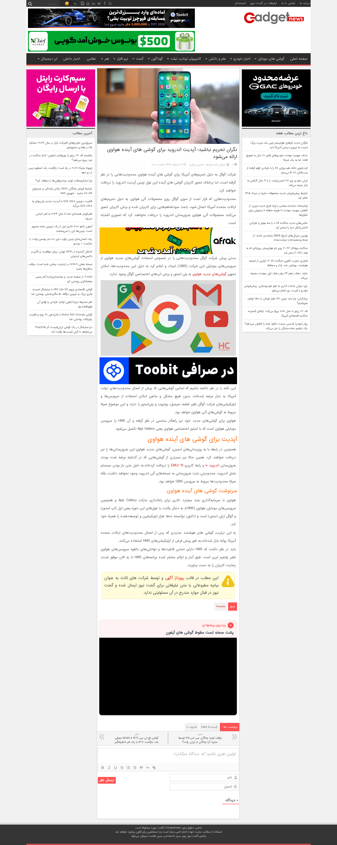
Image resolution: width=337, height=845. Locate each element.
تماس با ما (288, 3)
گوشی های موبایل (271, 59)
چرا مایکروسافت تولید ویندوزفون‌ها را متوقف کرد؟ (63, 181)
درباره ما (305, 3)
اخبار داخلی (71, 59)
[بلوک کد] (147, 767)
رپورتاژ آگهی (174, 578)
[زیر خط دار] (115, 767)
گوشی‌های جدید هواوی (209, 274)
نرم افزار (122, 59)
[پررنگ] (102, 767)
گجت (140, 59)
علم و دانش (217, 59)
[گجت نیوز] (274, 25)
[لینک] (154, 767)
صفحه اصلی (298, 59)
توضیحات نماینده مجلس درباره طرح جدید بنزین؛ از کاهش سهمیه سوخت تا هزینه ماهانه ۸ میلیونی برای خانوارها (278, 210)
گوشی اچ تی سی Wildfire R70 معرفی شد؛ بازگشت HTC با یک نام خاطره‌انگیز (136, 738)
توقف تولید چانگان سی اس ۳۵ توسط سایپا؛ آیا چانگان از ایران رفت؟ (199, 738)
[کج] (109, 767)
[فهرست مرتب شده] (128, 767)
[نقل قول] (141, 767)
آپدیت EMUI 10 (209, 727)
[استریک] (122, 767)
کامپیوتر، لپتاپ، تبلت (186, 59)
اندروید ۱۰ (212, 465)
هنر (107, 59)
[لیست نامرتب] (135, 767)
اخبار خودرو (242, 59)
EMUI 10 (177, 465)
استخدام (240, 3)
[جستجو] (30, 3)
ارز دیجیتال (49, 59)
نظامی (91, 59)
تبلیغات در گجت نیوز (263, 3)
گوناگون (157, 59)
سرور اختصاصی (172, 836)
